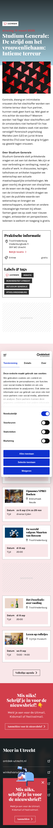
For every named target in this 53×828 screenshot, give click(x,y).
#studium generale (16, 286)
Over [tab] (43, 363)
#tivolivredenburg (16, 292)
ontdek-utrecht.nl (14, 761)
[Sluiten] (43, 783)
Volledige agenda (24, 672)
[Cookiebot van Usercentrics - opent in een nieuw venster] (37, 355)
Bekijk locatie (16, 251)
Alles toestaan (26, 453)
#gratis (27, 275)
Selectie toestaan (26, 462)
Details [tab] (27, 363)
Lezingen (12, 23)
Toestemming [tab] (10, 363)
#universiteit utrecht (18, 281)
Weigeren (26, 471)
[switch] (45, 422)
